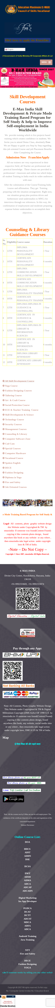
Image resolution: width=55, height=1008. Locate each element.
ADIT (27, 852)
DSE (27, 859)
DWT (27, 873)
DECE (27, 960)
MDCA (27, 922)
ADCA (27, 884)
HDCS (27, 849)
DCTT (27, 915)
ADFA (27, 925)
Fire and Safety (27, 953)
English (10, 49)
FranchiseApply (38, 157)
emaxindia (29, 554)
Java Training (27, 939)
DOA (27, 842)
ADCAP (28, 887)
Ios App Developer (27, 901)
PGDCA (27, 908)
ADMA (27, 880)
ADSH (27, 877)
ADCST (27, 919)
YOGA (27, 967)
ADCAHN (28, 891)
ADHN (27, 856)
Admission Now (16, 157)
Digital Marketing (27, 898)
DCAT (27, 912)
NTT (27, 950)
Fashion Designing (27, 964)
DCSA (27, 866)
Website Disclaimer (27, 825)
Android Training (27, 936)
